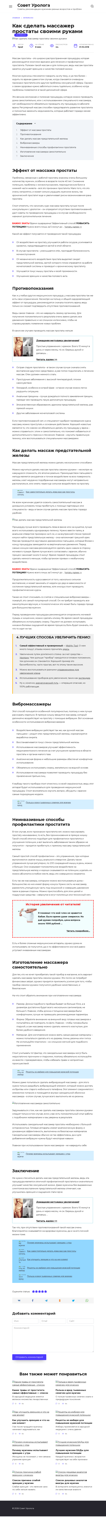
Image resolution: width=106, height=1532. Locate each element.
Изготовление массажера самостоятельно (43, 152)
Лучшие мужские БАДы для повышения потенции (72, 1451)
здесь (66, 649)
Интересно (21, 35)
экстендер (84, 678)
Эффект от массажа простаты (35, 130)
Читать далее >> (73, 227)
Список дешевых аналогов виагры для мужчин (71, 1481)
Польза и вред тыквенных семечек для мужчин (48, 802)
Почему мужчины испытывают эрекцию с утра (48, 1154)
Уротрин (24, 657)
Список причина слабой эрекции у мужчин (26, 1481)
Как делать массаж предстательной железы (44, 139)
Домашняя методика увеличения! (57, 340)
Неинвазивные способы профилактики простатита (48, 147)
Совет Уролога (33, 5)
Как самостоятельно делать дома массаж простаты (50, 492)
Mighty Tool (72, 645)
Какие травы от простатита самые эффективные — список (30, 1391)
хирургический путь (47, 683)
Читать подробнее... (78, 931)
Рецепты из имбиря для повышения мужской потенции (52, 1072)
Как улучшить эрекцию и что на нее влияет (47, 1259)
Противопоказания (30, 134)
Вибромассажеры (30, 143)
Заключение (27, 156)
